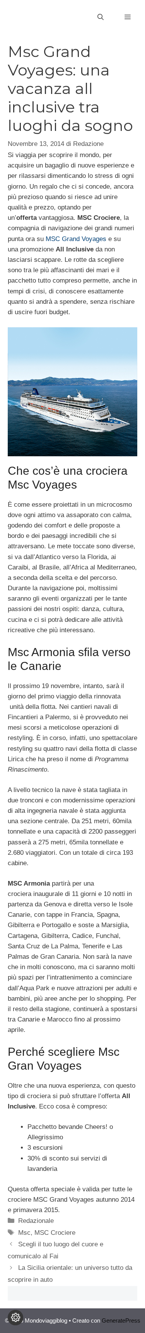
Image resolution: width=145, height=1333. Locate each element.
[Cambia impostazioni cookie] (15, 1317)
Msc (24, 1232)
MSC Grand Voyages (76, 239)
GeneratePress (121, 1320)
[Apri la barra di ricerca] (100, 17)
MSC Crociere (54, 1232)
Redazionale (36, 1220)
